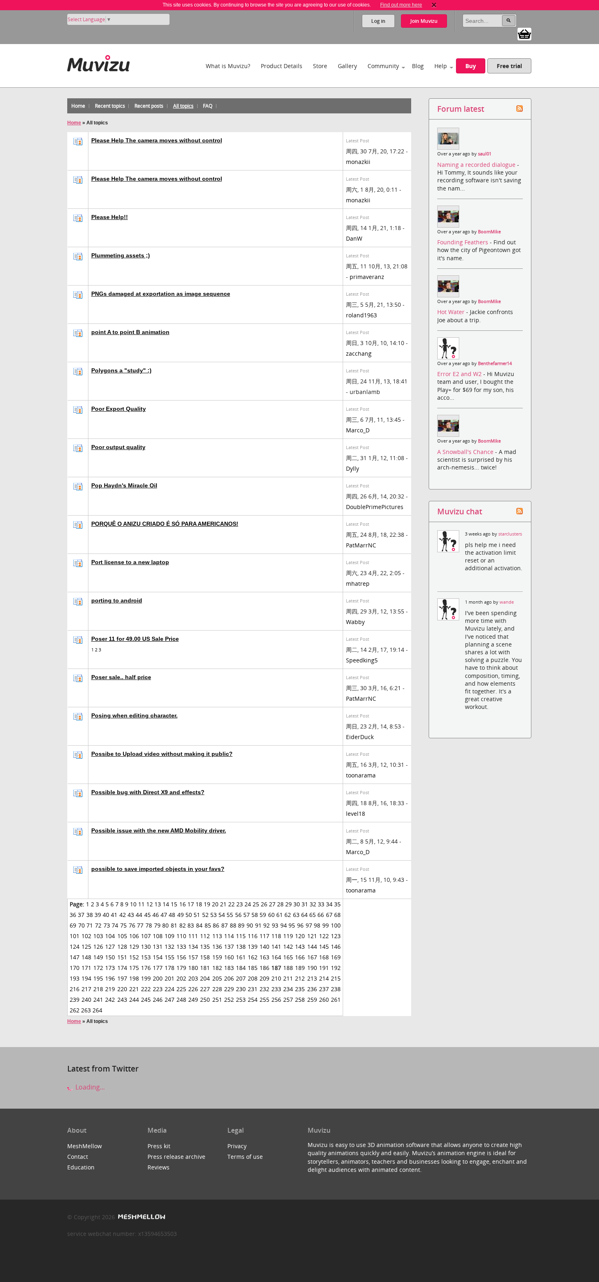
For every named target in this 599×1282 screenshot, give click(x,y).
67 (329, 915)
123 (336, 936)
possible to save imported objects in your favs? (158, 869)
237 (324, 989)
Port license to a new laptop (130, 562)
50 (188, 915)
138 (241, 946)
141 (276, 946)
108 (158, 936)
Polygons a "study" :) (121, 370)
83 (190, 925)
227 (205, 989)
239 (74, 999)
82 (182, 925)
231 (253, 989)
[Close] (434, 5)
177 (158, 968)
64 (304, 915)
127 (110, 946)
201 (169, 978)
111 (193, 936)
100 (336, 925)
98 (317, 925)
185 (253, 968)
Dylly (352, 468)
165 (288, 957)
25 (256, 904)
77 (140, 925)
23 (239, 904)
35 (337, 904)
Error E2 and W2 (460, 374)
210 (276, 978)
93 (275, 925)
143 (300, 946)
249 (193, 999)
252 (229, 999)
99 (325, 925)
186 (264, 968)
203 (193, 978)
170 (74, 968)
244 (134, 999)
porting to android (116, 600)
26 (264, 904)
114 (229, 936)
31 (305, 904)
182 (217, 968)
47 (164, 915)
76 (132, 925)
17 (190, 904)
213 (312, 978)
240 (86, 999)
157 (193, 957)
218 (98, 989)
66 (320, 915)
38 (89, 915)
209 (264, 978)
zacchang (359, 353)
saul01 (484, 154)
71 (89, 925)
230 (241, 989)
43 (131, 915)
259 (312, 999)
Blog (418, 66)
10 (133, 904)
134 (193, 946)
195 (98, 978)
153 (146, 957)
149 (98, 957)
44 (139, 915)
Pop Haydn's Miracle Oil (124, 485)
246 (158, 999)
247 (169, 999)
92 (266, 925)
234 (288, 989)
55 (230, 915)
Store (320, 66)
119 (288, 936)
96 (300, 925)
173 (110, 968)
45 (147, 915)
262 (74, 1010)
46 (155, 915)
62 (287, 915)
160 (229, 957)
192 (336, 968)
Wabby (355, 622)
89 (241, 925)
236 (312, 989)
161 (241, 957)
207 (241, 978)
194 (86, 978)
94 (283, 925)
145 (324, 946)
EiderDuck (360, 737)
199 (146, 978)
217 (86, 989)
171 (86, 968)
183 (229, 968)
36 (73, 915)
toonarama (361, 775)
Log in (378, 21)
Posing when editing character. (134, 715)
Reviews (159, 1167)
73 (107, 925)
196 (110, 978)
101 (74, 936)
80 (165, 925)
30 (296, 904)
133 (181, 946)
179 (181, 968)
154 (158, 957)
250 (205, 999)
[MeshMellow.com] (141, 1217)
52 (205, 915)
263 (86, 1010)
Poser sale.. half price (121, 677)
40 (106, 915)
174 (122, 968)
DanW (354, 238)
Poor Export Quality (118, 408)
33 (321, 904)
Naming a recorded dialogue (477, 164)
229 (229, 989)
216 (74, 989)
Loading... (89, 1087)
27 (272, 904)
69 (73, 925)
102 (86, 936)
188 (288, 968)
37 (81, 915)
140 (264, 946)
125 (86, 946)
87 (224, 925)
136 (217, 946)
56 (238, 915)
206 (229, 978)
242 (110, 999)
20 (215, 904)
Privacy (237, 1146)
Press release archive (176, 1156)
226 (193, 989)
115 (241, 936)
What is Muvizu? (228, 66)
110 (181, 936)
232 (264, 989)
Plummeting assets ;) (120, 255)
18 (199, 904)
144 (312, 946)
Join (424, 21)
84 (199, 925)
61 (279, 915)
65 (312, 915)
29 (288, 904)
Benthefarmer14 (495, 363)
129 (134, 946)
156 (181, 957)
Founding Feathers (463, 242)
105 (122, 936)
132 (169, 946)
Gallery (347, 66)
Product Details (281, 66)
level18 (355, 813)
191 (324, 968)
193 (74, 978)
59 (263, 915)
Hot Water (451, 312)
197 (122, 978)
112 (205, 936)
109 (169, 936)
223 (158, 989)
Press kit (159, 1146)
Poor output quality (118, 447)
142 (288, 946)
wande (507, 602)
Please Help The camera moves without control (156, 140)
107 (146, 936)
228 (217, 989)
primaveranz (367, 277)
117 (264, 936)
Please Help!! (109, 217)
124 (74, 946)
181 (205, 968)
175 (134, 968)
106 (134, 936)
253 (241, 999)
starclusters (510, 534)
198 (134, 978)
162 (253, 957)
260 (324, 999)
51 (197, 915)
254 (253, 999)
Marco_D (358, 430)
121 (312, 936)
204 (205, 978)
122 (324, 936)
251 (217, 999)
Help (440, 66)
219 (110, 989)
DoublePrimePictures (374, 507)
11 (141, 904)
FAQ (207, 105)
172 (98, 968)
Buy (470, 66)
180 (193, 968)
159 (217, 957)
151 (122, 957)
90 (250, 925)
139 (253, 946)
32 (313, 904)
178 (169, 968)
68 (337, 915)
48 (172, 915)
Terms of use (245, 1156)
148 (86, 957)
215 (336, 978)
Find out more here (401, 5)
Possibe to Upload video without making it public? (162, 754)
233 (276, 989)
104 (110, 936)
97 (309, 925)
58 (254, 915)
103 (98, 936)
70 (81, 925)
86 (216, 925)
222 (146, 989)
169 (336, 957)
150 (110, 957)
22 (231, 904)
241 (98, 999)
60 (271, 915)
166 (300, 957)
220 (122, 989)
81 (174, 925)
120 (300, 936)
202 (181, 978)
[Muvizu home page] (98, 62)
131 (158, 946)
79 (157, 925)
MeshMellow (84, 1146)
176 (146, 968)
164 (276, 957)
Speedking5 (362, 660)
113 (217, 936)
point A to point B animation (130, 332)
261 (336, 999)
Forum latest (460, 109)
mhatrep (358, 583)
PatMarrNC (361, 545)
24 (247, 904)
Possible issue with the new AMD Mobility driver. (158, 830)
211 (288, 978)
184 (241, 968)
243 (122, 999)
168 (324, 957)
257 (288, 999)
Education (81, 1167)
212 (300, 978)
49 (180, 915)
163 (264, 957)
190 (312, 968)
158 (205, 957)
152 (134, 957)
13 (157, 904)
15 (174, 904)
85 (208, 925)
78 (148, 925)
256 (276, 999)
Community (383, 66)
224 (169, 989)
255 (264, 999)
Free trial (509, 66)
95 (291, 925)
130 (146, 946)
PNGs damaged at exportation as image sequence (160, 293)
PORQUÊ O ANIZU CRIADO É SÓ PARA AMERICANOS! (164, 523)
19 (207, 904)
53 (213, 915)
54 (221, 915)
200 (158, 978)
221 (134, 989)
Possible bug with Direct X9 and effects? (148, 792)
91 (258, 925)
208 (253, 978)
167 (312, 957)
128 (122, 946)
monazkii (358, 162)
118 (276, 936)
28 (280, 904)
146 (336, 946)
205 (217, 978)
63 (296, 915)
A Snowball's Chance (466, 452)
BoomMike (489, 232)
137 (229, 946)
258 (300, 999)
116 (253, 936)
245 (146, 999)
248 (181, 999)
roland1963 (361, 315)
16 (182, 904)
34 (329, 904)
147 (74, 957)
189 (300, 968)
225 (181, 989)
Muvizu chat (459, 511)
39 (98, 915)
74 (115, 925)
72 (98, 925)
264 (97, 1010)
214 (324, 978)
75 (123, 925)
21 (223, 904)
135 (205, 946)
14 (166, 904)
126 (98, 946)
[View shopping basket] (524, 33)
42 (122, 915)
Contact (77, 1156)
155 (169, 957)
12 (149, 904)
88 (233, 925)
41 (114, 915)
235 (300, 989)
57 (246, 915)
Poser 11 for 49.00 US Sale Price (135, 638)
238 (336, 989)
